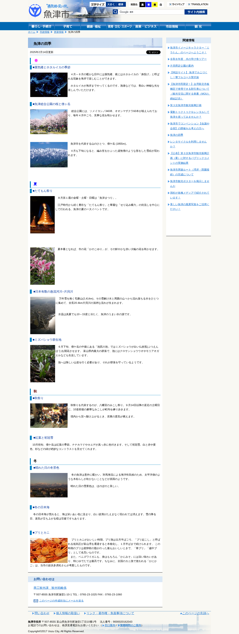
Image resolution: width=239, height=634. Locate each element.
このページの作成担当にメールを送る (61, 600)
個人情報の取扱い (68, 613)
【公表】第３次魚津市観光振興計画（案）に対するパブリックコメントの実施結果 (189, 158)
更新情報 (59, 32)
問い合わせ (42, 613)
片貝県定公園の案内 (182, 65)
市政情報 (44, 32)
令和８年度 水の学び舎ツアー (188, 58)
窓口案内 (110, 625)
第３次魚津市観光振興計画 (185, 105)
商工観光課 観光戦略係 (50, 587)
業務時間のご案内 (130, 625)
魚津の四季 (176, 134)
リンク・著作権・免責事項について (110, 613)
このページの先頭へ (195, 613)
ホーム (31, 32)
